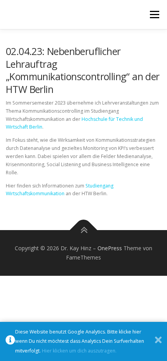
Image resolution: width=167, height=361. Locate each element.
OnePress (109, 248)
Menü (154, 14)
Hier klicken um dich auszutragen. (79, 350)
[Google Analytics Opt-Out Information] (10, 341)
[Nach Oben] (83, 230)
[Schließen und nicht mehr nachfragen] (158, 341)
